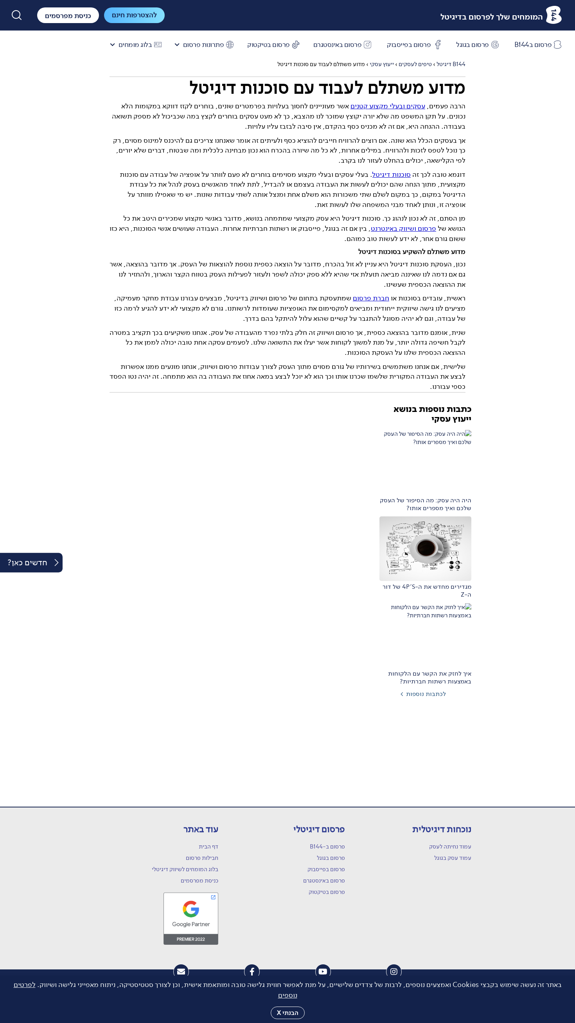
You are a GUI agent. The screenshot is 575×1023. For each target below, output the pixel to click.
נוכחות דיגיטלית (441, 829)
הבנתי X (287, 1013)
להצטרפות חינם (134, 15)
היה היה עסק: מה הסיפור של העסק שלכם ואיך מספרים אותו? (425, 504)
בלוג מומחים (135, 45)
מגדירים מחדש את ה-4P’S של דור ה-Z (427, 591)
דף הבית (208, 846)
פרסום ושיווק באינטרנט (403, 228)
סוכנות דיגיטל (391, 174)
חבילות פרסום (202, 858)
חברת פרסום (371, 298)
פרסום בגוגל (472, 45)
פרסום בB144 (533, 45)
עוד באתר (200, 829)
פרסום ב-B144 (327, 846)
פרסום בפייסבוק (409, 45)
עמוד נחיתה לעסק (450, 846)
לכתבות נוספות (426, 694)
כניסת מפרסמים (199, 881)
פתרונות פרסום (203, 45)
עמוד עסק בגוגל (452, 858)
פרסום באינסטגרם (337, 45)
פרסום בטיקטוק (268, 45)
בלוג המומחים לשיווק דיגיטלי (185, 869)
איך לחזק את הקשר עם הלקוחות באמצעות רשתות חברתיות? (429, 677)
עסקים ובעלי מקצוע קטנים (387, 106)
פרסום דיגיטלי (319, 829)
